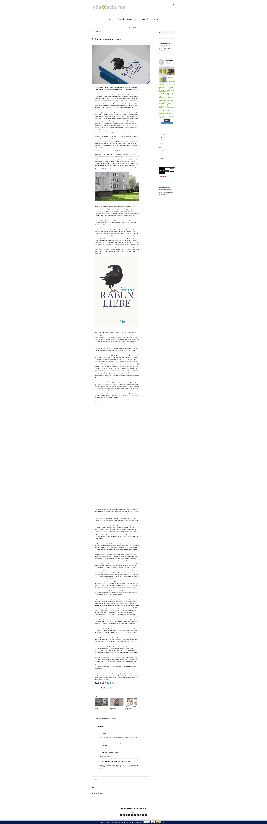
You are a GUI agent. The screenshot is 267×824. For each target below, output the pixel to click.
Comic (129, 19)
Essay (161, 141)
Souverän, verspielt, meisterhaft (165, 45)
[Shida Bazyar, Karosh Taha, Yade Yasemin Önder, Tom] (163, 105)
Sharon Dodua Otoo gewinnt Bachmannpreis (115, 707)
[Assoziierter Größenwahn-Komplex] (101, 702)
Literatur (111, 19)
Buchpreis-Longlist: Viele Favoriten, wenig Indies (131, 707)
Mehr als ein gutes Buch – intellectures (110, 752)
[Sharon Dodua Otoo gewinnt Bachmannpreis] (116, 702)
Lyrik (161, 137)
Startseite (151, 4)
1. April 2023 (104, 745)
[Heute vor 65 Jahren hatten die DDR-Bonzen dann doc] (171, 97)
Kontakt (157, 4)
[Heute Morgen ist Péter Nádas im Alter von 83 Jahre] (171, 71)
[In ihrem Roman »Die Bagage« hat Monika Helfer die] (171, 114)
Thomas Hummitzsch (98, 42)
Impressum (162, 4)
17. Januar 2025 (105, 754)
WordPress (143, 819)
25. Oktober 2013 (100, 35)
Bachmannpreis (105, 718)
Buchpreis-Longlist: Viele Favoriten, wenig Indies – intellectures (116, 761)
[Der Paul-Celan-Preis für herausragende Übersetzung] (163, 114)
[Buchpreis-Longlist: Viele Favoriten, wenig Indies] (132, 702)
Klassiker (162, 136)
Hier (133, 329)
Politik (161, 149)
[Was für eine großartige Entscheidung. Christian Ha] (163, 71)
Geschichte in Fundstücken (164, 43)
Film (136, 19)
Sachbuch (120, 19)
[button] (96, 683)
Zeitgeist (161, 150)
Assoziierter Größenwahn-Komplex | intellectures (112, 732)
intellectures (119, 819)
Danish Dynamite (162, 46)
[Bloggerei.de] (162, 176)
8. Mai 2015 (104, 733)
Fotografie (145, 19)
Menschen (155, 19)
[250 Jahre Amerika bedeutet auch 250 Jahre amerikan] (163, 88)
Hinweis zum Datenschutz (127, 819)
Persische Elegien (97, 779)
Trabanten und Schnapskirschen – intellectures (112, 743)
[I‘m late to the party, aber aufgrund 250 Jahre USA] (163, 97)
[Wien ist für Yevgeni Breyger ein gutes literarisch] (163, 79)
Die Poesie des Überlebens (164, 50)
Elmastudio (154, 819)
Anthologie (162, 139)
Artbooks (162, 158)
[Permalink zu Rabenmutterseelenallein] (121, 83)
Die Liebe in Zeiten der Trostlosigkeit (166, 48)
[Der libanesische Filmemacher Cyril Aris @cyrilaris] (171, 79)
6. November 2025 (105, 762)
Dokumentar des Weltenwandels (145, 779)
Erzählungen (162, 134)
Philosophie (162, 145)
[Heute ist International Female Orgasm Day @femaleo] (171, 105)
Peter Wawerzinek (112, 718)
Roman (100, 31)
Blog (168, 4)
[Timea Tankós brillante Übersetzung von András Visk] (171, 88)
